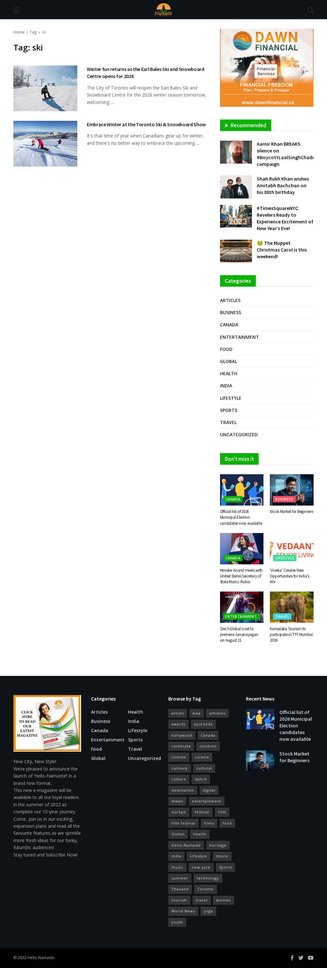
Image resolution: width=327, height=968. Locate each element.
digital (209, 790)
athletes (217, 713)
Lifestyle (230, 398)
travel (202, 900)
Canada (229, 324)
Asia (197, 713)
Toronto (205, 889)
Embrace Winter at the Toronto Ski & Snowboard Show (146, 124)
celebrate (181, 746)
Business (230, 312)
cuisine (202, 757)
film (222, 811)
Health (228, 373)
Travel (228, 422)
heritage (217, 845)
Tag (33, 32)
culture (178, 779)
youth (177, 922)
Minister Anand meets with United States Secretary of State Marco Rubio (241, 576)
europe (178, 811)
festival (202, 811)
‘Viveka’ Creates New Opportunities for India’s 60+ (289, 576)
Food (226, 349)
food (227, 823)
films (209, 823)
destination (182, 790)
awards (178, 724)
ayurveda (203, 724)
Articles (230, 300)
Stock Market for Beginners (291, 511)
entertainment (206, 801)
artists (177, 713)
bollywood (181, 735)
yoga (208, 911)
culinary (179, 768)
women (223, 900)
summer (179, 878)
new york (201, 867)
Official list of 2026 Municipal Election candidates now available (241, 517)
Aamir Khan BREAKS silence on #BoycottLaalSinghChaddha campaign (289, 154)
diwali (177, 801)
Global (228, 361)
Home (19, 32)
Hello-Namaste (186, 845)
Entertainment (239, 337)
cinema (178, 757)
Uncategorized (239, 434)
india (176, 856)
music (177, 867)
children (208, 746)
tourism (179, 900)
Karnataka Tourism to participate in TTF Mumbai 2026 (291, 634)
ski (44, 32)
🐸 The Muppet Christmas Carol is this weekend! (282, 249)
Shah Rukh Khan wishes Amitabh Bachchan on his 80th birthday (283, 185)
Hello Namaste (40, 957)
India (226, 386)
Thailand (180, 889)
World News (183, 911)
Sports (228, 410)
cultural (204, 768)
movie (222, 856)
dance (201, 779)
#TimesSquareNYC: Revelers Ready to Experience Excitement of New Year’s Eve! (285, 218)
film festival (183, 823)
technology (208, 878)
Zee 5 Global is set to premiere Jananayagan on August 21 (239, 634)
